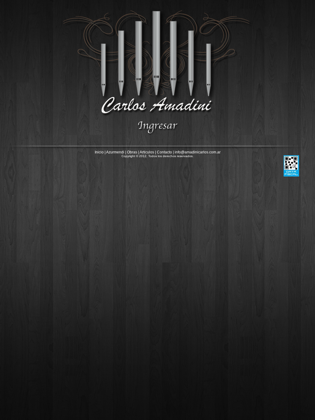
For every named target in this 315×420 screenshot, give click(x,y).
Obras (132, 152)
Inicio (99, 152)
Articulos (147, 152)
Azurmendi (115, 152)
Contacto (164, 152)
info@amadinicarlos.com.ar (198, 152)
